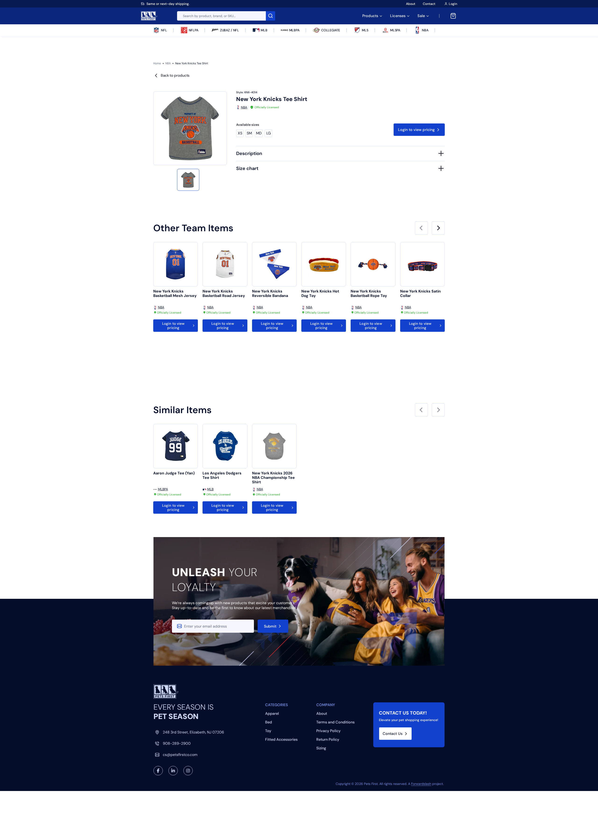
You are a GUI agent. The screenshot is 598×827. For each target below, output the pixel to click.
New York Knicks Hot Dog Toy (320, 293)
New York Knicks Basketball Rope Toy (369, 293)
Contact (429, 4)
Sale (421, 15)
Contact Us (392, 733)
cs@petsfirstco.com (180, 754)
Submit (270, 626)
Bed (268, 722)
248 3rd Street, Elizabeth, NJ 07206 (193, 732)
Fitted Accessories (281, 739)
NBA (168, 63)
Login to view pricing (416, 129)
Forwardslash (421, 784)
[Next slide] (438, 228)
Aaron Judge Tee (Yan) (174, 473)
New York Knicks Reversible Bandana (270, 293)
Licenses (398, 15)
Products (370, 15)
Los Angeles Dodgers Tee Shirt (222, 475)
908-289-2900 (177, 743)
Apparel (272, 713)
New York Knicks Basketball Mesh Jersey (175, 293)
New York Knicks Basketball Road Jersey (224, 293)
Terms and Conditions (335, 722)
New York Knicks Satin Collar (420, 293)
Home (157, 63)
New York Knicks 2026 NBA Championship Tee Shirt (273, 477)
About (410, 4)
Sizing (321, 748)
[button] (188, 180)
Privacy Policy (328, 730)
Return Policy (327, 739)
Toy (268, 730)
